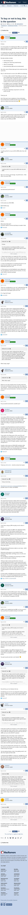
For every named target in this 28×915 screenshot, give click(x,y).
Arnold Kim (3, 869)
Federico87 (4, 24)
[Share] (24, 41)
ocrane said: (4, 773)
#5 (26, 187)
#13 (26, 401)
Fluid (1, 902)
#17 (26, 498)
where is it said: (5, 624)
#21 (26, 621)
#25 (26, 804)
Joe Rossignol (16, 873)
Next (14, 32)
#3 (26, 148)
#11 (26, 345)
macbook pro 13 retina (12, 25)
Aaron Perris (16, 892)
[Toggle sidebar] (26, 6)
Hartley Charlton (4, 883)
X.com (5, 871)
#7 (26, 218)
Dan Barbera (3, 887)
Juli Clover (3, 873)
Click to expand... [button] (14, 253)
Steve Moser (3, 892)
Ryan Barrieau (16, 887)
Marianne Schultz (17, 883)
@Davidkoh (8, 465)
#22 (26, 667)
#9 (26, 285)
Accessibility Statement (12, 900)
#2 (26, 112)
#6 (26, 200)
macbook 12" (4, 25)
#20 (26, 606)
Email (2, 871)
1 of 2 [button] (10, 32)
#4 (26, 163)
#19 (26, 589)
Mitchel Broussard (4, 878)
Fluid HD (4, 902)
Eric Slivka (16, 869)
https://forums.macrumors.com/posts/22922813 (11, 486)
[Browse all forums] (22, 6)
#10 (26, 306)
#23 (26, 708)
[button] (1, 2)
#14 (26, 414)
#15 (26, 462)
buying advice (20, 24)
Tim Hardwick (16, 878)
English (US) (9, 904)
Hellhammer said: (5, 348)
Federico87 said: (5, 166)
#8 (26, 238)
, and (9, 578)
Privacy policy (4, 900)
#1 (26, 41)
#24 (26, 770)
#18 (26, 522)
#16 (26, 475)
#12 (26, 374)
